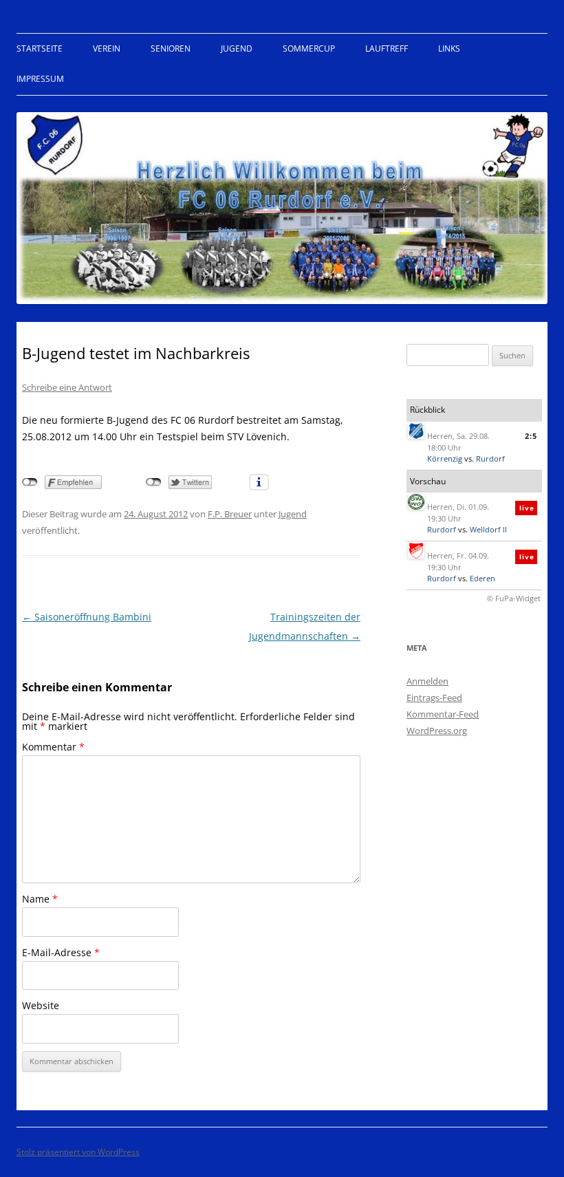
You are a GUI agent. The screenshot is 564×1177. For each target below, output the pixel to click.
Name (40, 898)
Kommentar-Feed (442, 714)
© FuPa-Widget (514, 598)
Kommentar (53, 746)
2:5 (531, 436)
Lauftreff (386, 48)
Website (40, 1005)
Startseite (40, 48)
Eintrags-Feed (434, 697)
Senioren (171, 48)
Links (449, 48)
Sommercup (309, 48)
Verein (106, 48)
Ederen (482, 578)
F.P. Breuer (230, 514)
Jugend (236, 48)
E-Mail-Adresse (61, 952)
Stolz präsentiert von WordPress (78, 1152)
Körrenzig (444, 458)
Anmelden (427, 681)
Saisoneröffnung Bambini (86, 616)
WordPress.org (436, 730)
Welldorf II (488, 529)
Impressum (40, 79)
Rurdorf (490, 458)
